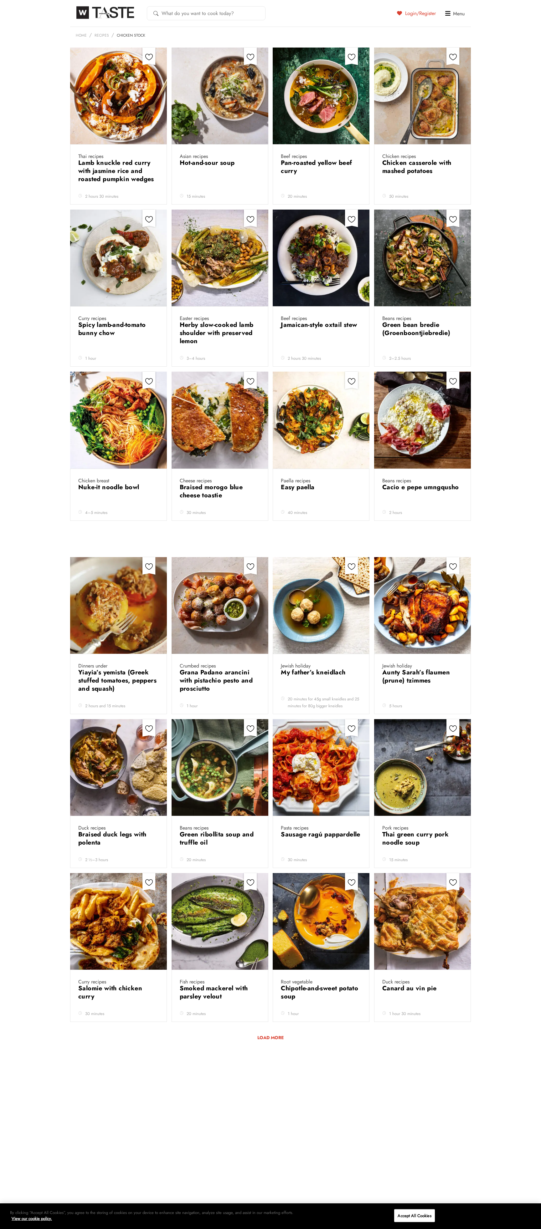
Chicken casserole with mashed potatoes (416, 166)
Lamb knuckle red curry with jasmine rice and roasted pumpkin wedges (117, 171)
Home (81, 35)
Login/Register (420, 13)
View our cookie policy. (32, 1218)
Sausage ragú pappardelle (320, 834)
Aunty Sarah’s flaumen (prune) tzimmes (416, 676)
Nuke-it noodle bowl (109, 487)
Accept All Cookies (414, 1216)
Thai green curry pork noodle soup (415, 838)
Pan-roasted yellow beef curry (316, 166)
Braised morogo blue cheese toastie (211, 491)
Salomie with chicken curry (110, 992)
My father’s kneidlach (314, 672)
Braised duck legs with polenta (112, 838)
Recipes (102, 35)
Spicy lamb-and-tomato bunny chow (112, 329)
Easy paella (299, 487)
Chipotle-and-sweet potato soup (319, 992)
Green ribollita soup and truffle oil (217, 838)
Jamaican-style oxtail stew (320, 324)
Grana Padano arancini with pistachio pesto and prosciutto (216, 680)
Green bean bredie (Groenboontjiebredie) (417, 329)
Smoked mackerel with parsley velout (214, 992)
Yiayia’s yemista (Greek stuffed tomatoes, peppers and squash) (117, 680)
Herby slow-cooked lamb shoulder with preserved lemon (217, 333)
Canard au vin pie (410, 988)
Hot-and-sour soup (208, 162)
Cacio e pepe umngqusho (420, 487)
